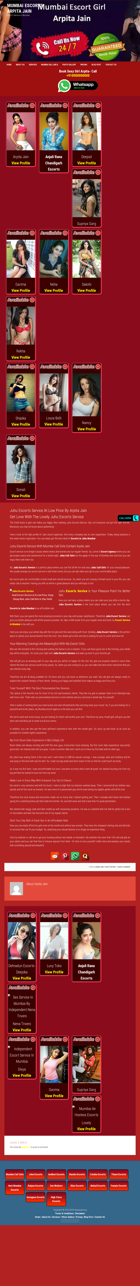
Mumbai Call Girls (15, 1174)
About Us (46, 1217)
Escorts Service (76, 591)
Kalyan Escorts (35, 1185)
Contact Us (100, 1217)
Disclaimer (80, 1213)
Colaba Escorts (98, 1174)
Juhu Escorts (35, 1174)
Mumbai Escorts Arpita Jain (25, 8)
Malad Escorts (98, 1185)
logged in (26, 1147)
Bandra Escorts (77, 1174)
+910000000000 (78, 75)
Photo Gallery (68, 1217)
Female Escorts (119, 1185)
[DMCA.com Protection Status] (70, 1222)
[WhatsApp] (75, 856)
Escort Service (110, 867)
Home (37, 1217)
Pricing (79, 1217)
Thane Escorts (118, 1174)
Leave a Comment (123, 867)
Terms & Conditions (64, 1213)
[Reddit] (54, 856)
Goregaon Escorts (36, 1197)
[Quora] (85, 856)
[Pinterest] (65, 856)
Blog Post (88, 1217)
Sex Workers (56, 1185)
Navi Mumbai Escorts (14, 1187)
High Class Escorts (56, 1199)
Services (56, 1217)
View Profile (20, 163)
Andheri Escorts (56, 1174)
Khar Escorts (77, 1185)
